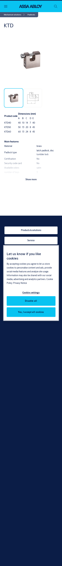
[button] (31, 14)
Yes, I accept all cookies (31, 311)
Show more (31, 179)
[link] (15, 14)
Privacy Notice (20, 282)
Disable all (31, 300)
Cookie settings (31, 292)
